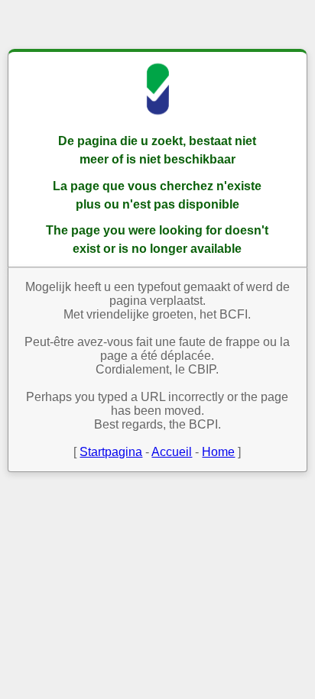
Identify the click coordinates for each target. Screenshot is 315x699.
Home (218, 451)
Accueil (171, 451)
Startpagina (111, 451)
